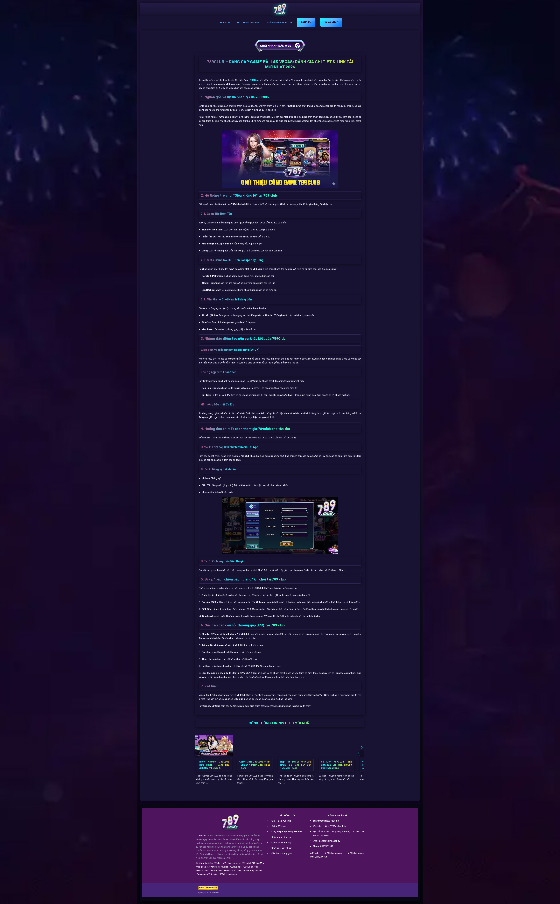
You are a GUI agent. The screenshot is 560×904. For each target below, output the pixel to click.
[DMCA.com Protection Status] (208, 888)
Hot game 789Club (248, 22)
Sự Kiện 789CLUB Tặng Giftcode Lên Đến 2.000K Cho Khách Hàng (336, 764)
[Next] (361, 753)
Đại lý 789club (278, 826)
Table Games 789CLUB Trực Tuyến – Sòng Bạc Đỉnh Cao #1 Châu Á (214, 764)
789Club (225, 22)
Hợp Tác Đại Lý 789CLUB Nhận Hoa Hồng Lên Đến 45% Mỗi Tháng (295, 764)
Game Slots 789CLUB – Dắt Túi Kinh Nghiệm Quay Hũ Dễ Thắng (254, 764)
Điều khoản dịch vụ (281, 837)
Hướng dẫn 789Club (279, 22)
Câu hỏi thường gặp (281, 853)
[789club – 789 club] (280, 9)
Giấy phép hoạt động (286, 831)
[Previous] (197, 753)
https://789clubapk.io (335, 826)
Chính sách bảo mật (281, 842)
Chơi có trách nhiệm (281, 848)
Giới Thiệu (281, 821)
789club (201, 835)
